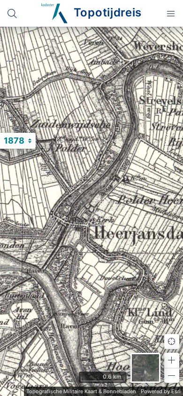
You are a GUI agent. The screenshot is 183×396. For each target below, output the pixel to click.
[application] (91, 211)
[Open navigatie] (171, 13)
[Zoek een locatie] (12, 13)
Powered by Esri (161, 391)
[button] (171, 360)
